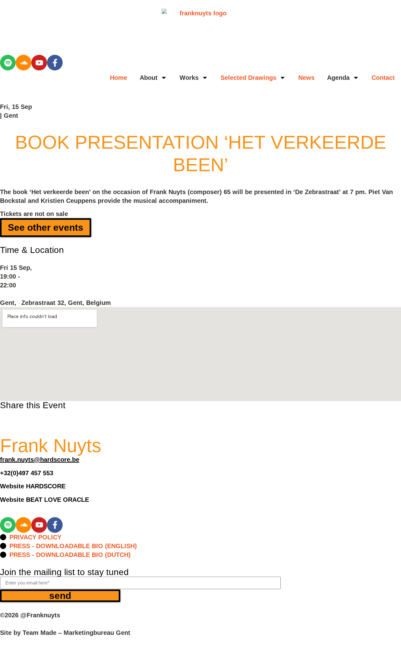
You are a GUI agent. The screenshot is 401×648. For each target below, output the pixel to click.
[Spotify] (8, 62)
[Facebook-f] (55, 62)
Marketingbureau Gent (97, 632)
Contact (383, 77)
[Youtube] (39, 62)
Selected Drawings (248, 77)
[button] (3, 414)
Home (118, 77)
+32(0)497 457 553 (26, 473)
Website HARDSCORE (32, 486)
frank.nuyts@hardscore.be (39, 459)
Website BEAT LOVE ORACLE (44, 499)
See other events (45, 227)
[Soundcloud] (23, 62)
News (306, 77)
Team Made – (42, 632)
